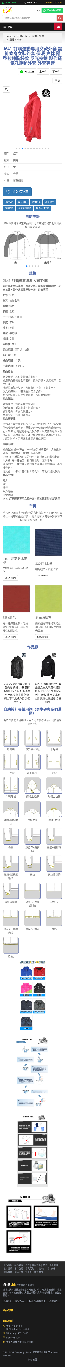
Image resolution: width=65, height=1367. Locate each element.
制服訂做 (22, 36)
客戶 (27, 1265)
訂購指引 (40, 1268)
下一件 (56, 71)
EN (58, 26)
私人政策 (18, 1265)
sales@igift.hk (13, 1337)
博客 (45, 1265)
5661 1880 (10, 2)
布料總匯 (54, 1265)
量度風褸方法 (24, 208)
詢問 (57, 80)
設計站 (28, 1272)
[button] (16, 148)
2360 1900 (32, 2)
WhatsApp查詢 (54, 10)
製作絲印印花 (42, 208)
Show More (10, 578)
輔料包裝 (7, 1272)
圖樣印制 (18, 1272)
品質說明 (49, 202)
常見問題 (29, 1268)
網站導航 (36, 1265)
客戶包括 (18, 1268)
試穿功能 (22, 202)
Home (8, 36)
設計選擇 (36, 202)
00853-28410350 (20, 1329)
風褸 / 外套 (38, 36)
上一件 (43, 71)
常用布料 (51, 1268)
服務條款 (7, 1265)
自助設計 (9, 202)
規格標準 (9, 208)
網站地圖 (32, 1359)
